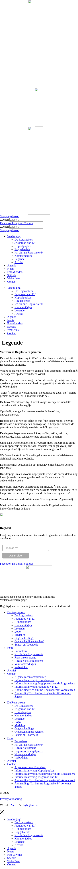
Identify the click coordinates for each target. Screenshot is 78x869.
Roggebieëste (22, 249)
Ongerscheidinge (24, 638)
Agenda (11, 265)
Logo (18, 631)
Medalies (20, 634)
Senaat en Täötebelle (26, 644)
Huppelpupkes (23, 246)
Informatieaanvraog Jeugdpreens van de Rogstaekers (45, 683)
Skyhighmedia (30, 805)
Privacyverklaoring (11, 798)
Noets (10, 268)
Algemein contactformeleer (30, 676)
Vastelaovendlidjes (25, 664)
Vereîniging (13, 236)
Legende (19, 259)
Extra (10, 647)
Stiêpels (11, 275)
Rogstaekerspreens (25, 657)
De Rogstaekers (24, 239)
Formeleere (21, 651)
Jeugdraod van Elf (25, 242)
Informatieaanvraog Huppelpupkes (34, 680)
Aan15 (14, 805)
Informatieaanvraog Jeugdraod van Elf (36, 686)
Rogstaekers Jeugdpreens (29, 660)
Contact (11, 281)
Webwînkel (13, 278)
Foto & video (14, 271)
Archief (19, 262)
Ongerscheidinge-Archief (29, 641)
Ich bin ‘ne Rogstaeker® (29, 252)
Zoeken (4, 219)
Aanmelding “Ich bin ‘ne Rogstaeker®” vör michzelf (45, 689)
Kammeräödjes (23, 255)
